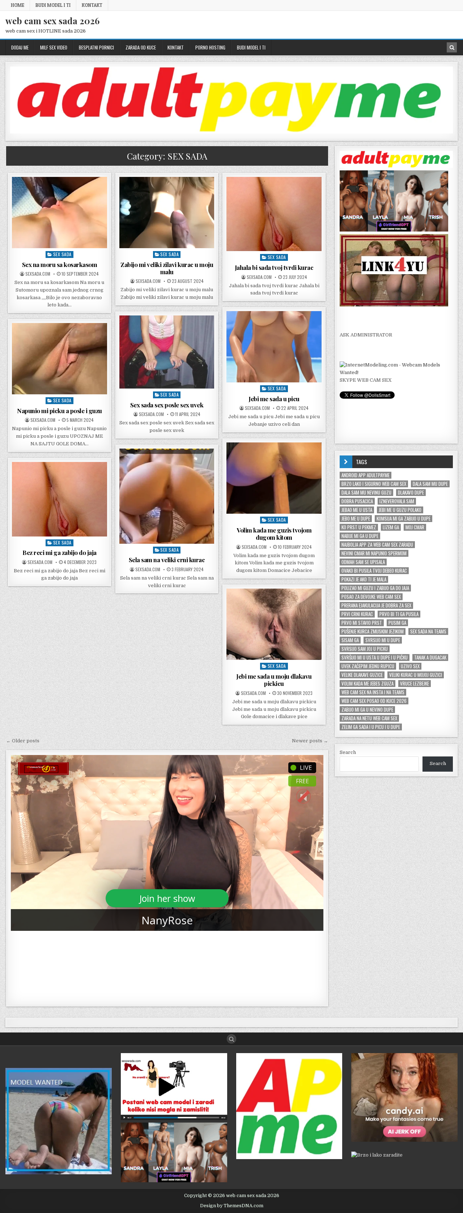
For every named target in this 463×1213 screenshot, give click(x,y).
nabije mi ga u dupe (359, 536)
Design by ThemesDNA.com (231, 1205)
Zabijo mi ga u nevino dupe (367, 709)
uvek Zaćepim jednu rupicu (367, 666)
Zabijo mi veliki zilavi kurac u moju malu (166, 268)
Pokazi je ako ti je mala (363, 579)
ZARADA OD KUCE (141, 47)
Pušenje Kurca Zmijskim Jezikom (372, 631)
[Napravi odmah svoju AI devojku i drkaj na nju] (404, 1140)
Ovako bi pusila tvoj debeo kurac (374, 570)
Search (348, 752)
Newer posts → (310, 740)
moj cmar (414, 527)
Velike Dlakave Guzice (362, 674)
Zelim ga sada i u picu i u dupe (370, 727)
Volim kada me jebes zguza (367, 683)
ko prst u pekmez (358, 527)
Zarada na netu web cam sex (369, 718)
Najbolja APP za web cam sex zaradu (377, 544)
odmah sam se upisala (363, 562)
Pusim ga (397, 622)
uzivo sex (410, 666)
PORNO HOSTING (210, 47)
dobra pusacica (357, 501)
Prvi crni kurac (357, 614)
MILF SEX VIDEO (53, 47)
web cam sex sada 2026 (52, 20)
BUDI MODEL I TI (53, 5)
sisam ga (350, 640)
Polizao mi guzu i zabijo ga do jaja (375, 588)
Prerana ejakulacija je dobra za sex (376, 605)
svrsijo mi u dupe (382, 640)
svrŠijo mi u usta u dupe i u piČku (374, 657)
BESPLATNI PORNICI (96, 47)
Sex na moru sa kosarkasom (59, 264)
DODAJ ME (20, 47)
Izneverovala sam (396, 501)
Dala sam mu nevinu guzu (366, 492)
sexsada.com (37, 274)
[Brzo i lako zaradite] (58, 1172)
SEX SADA (62, 254)
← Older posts (22, 740)
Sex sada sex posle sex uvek (167, 405)
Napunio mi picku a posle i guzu (59, 411)
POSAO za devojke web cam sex (371, 596)
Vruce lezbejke (414, 683)
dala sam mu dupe (430, 483)
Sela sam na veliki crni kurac (167, 560)
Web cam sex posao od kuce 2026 (374, 700)
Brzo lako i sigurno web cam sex (373, 483)
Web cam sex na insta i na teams (372, 692)
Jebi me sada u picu (274, 399)
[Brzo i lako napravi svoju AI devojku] (394, 230)
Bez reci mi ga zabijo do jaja (59, 552)
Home (17, 5)
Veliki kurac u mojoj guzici (415, 674)
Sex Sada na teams (428, 631)
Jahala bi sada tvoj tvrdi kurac (274, 267)
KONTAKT (92, 5)
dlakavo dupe (411, 492)
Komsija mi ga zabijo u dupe (403, 518)
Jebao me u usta (356, 509)
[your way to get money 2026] (231, 132)
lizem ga (391, 527)
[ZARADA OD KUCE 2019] (174, 1118)
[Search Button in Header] (452, 47)
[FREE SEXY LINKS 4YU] (394, 305)
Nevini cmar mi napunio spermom (374, 553)
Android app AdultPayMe (365, 475)
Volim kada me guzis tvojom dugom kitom (274, 533)
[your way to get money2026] (289, 1157)
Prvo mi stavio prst (361, 622)
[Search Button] (231, 1039)
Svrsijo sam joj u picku (364, 648)
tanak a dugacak (430, 657)
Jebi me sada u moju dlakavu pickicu (274, 679)
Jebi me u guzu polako (400, 509)
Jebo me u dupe (355, 518)
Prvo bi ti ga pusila (399, 614)
